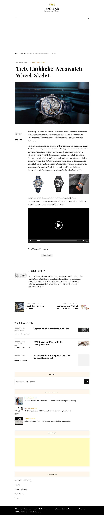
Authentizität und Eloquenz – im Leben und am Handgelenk (52, 356)
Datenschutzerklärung (23, 480)
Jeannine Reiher (18, 140)
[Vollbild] (87, 241)
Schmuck (34, 398)
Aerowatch (47, 255)
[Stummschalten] (84, 241)
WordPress (37, 511)
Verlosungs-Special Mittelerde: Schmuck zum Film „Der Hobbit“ (48, 411)
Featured (35, 62)
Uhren (43, 62)
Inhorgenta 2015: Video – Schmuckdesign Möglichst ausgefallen (48, 421)
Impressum (19, 494)
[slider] (57, 240)
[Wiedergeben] (30, 241)
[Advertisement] (52, 36)
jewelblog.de (52, 9)
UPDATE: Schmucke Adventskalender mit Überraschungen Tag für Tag (50, 401)
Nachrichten (19, 334)
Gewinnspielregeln (22, 489)
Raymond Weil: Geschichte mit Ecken (51, 329)
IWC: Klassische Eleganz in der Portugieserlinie (48, 343)
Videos (33, 418)
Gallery (17, 485)
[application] (58, 225)
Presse (17, 498)
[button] (59, 225)
